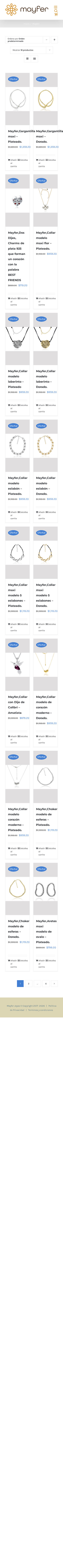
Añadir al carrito (13, 163)
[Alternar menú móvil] (56, 7)
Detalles (23, 160)
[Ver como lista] (34, 58)
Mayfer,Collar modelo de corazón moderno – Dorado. (45, 707)
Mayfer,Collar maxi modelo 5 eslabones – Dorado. (45, 595)
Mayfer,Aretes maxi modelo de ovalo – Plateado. (46, 931)
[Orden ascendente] (54, 39)
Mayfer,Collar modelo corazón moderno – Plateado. (17, 819)
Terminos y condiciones (40, 1010)
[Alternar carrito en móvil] (56, 14)
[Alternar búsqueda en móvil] (56, 11)
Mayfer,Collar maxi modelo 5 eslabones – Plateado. (17, 595)
